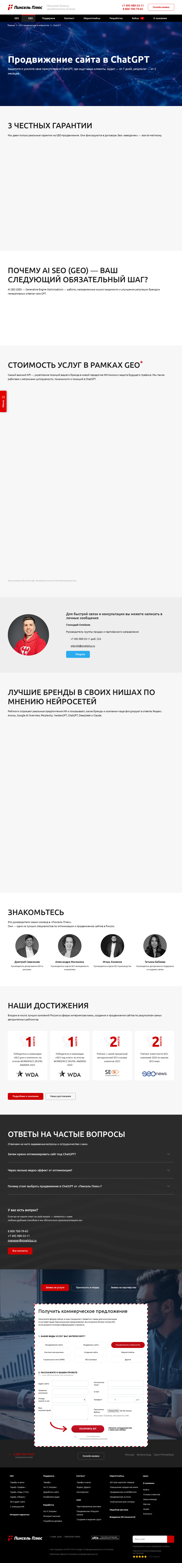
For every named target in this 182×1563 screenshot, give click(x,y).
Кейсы (146, 1490)
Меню (3, 403)
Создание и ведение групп (89, 1519)
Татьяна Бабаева (155, 961)
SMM (78, 1500)
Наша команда (150, 1499)
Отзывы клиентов (151, 1494)
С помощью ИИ (17, 1506)
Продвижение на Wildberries (123, 1492)
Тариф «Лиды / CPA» (19, 1492)
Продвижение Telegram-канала (88, 1513)
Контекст (80, 1476)
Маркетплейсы (117, 1476)
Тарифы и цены (17, 1482)
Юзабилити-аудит (51, 1497)
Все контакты (20, 1250)
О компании (148, 1483)
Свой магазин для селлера (122, 1502)
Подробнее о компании (26, 1096)
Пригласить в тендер (87, 1287)
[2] (137, 1556)
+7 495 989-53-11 (133, 5)
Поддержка (48, 1476)
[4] (142, 1556)
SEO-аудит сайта (17, 1502)
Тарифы (47, 1482)
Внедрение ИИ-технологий (122, 1517)
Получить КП (87, 1428)
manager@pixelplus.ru (22, 1240)
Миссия (146, 1504)
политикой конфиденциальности (93, 1439)
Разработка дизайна (52, 1521)
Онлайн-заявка (161, 7)
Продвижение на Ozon (120, 1497)
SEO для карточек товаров (122, 1482)
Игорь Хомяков (112, 961)
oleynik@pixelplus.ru (83, 645)
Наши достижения (60, 1096)
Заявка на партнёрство (123, 1287)
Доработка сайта (51, 1492)
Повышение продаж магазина (124, 1487)
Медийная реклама (119, 1510)
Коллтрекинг (83, 1492)
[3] (139, 1556)
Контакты (147, 1514)
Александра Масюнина (69, 961)
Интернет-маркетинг (20, 1514)
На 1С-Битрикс (50, 1487)
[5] (145, 1556)
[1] (134, 1556)
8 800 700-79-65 (133, 9)
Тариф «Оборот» (18, 1497)
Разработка (48, 1505)
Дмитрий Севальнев (27, 961)
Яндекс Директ (84, 1487)
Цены (145, 1476)
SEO (12, 1476)
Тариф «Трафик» (18, 1487)
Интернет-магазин (51, 1516)
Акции (146, 1509)
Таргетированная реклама (89, 1506)
